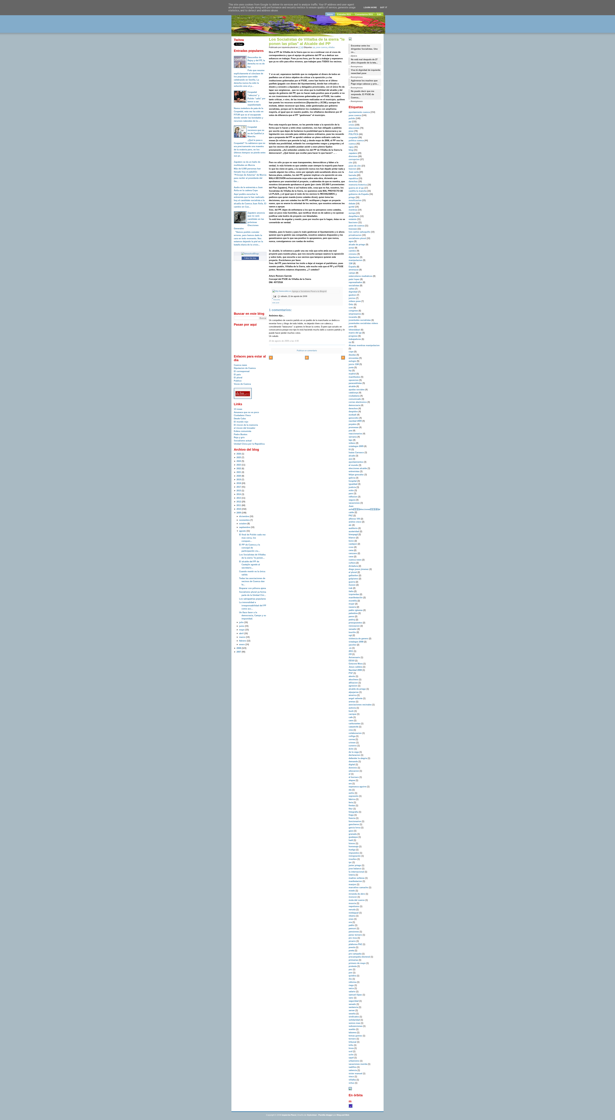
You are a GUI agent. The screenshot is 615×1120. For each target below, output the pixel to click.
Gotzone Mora (356, 663)
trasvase (353, 229)
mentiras (353, 210)
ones (351, 919)
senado (353, 1004)
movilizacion (355, 200)
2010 (239, 509)
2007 (239, 652)
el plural (353, 572)
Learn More (370, 7)
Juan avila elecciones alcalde (364, 509)
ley (350, 370)
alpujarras (354, 692)
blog (351, 150)
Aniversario (355, 657)
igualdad (353, 484)
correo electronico (358, 402)
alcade (352, 455)
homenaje (354, 846)
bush (351, 711)
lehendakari (355, 330)
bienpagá (353, 534)
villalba (331, 47)
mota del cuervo (357, 900)
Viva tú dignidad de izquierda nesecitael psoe (365, 71)
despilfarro (354, 216)
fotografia (354, 812)
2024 (239, 461)
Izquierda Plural (289, 1115)
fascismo (353, 222)
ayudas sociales (357, 389)
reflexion (353, 496)
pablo (352, 925)
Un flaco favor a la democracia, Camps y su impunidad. (252, 615)
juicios (352, 298)
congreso (354, 310)
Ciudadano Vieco (242, 415)
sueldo (352, 1029)
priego (352, 197)
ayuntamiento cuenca (359, 112)
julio (241, 622)
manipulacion (356, 260)
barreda (353, 175)
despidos (353, 411)
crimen (352, 742)
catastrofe (354, 727)
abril (241, 633)
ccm (351, 307)
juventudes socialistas (360, 320)
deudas (353, 355)
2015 (239, 490)
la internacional (357, 872)
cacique (353, 714)
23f (350, 654)
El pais (237, 374)
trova (351, 1048)
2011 (239, 505)
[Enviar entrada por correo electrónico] (274, 296)
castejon (353, 544)
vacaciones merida (358, 1064)
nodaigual (354, 913)
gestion (353, 295)
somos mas (355, 1023)
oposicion (354, 380)
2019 (239, 479)
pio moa (353, 938)
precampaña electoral (360, 957)
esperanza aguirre (358, 786)
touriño (353, 632)
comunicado (355, 399)
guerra (352, 582)
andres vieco (355, 522)
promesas (354, 427)
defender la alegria (358, 758)
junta (351, 367)
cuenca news (355, 560)
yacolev (353, 645)
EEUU (352, 660)
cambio (353, 251)
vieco (352, 1076)
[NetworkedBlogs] (250, 253)
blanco (352, 537)
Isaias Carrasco (357, 452)
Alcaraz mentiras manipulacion (364, 345)
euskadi (353, 415)
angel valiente (356, 698)
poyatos (353, 424)
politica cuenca (356, 140)
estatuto (353, 219)
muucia (353, 903)
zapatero (353, 153)
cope (351, 351)
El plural (238, 377)
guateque (353, 837)
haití (351, 840)
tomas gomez (356, 1036)
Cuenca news (240, 365)
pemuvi (353, 928)
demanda (353, 761)
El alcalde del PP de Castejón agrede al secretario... (249, 564)
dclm (351, 749)
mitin (351, 490)
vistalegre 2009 (356, 446)
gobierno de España (359, 194)
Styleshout (312, 1115)
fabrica (352, 799)
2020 (239, 476)
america (353, 695)
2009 (239, 512)
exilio (352, 793)
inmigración (355, 856)
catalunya (354, 392)
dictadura (354, 566)
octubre (243, 523)
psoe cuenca (321, 47)
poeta (352, 950)
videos (352, 443)
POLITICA (354, 134)
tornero (353, 1039)
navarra (353, 607)
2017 (239, 487)
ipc (350, 862)
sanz (351, 998)
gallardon (354, 575)
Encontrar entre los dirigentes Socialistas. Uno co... (364, 49)
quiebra (353, 975)
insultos (353, 859)
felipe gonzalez (356, 474)
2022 (239, 468)
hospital (353, 481)
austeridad (354, 531)
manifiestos (355, 377)
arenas (352, 701)
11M (351, 263)
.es (350, 648)
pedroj (352, 619)
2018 (239, 483)
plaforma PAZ (356, 944)
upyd (351, 1057)
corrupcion (354, 159)
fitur (351, 809)
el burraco (354, 777)
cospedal (353, 137)
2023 (239, 465)
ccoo (351, 547)
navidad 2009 (355, 421)
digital (352, 764)
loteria (352, 875)
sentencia (354, 1007)
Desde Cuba (240, 418)
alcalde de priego (357, 689)
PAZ (351, 515)
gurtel (352, 207)
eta (350, 790)
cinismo (353, 254)
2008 (239, 648)
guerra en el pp (356, 188)
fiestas (352, 805)
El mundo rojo (241, 422)
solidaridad (355, 1020)
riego (351, 985)
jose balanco (355, 868)
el (350, 774)
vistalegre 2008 (356, 642)
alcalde (352, 386)
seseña (352, 1013)
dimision (353, 156)
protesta (353, 966)
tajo (351, 440)
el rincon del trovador (244, 428)
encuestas (354, 358)
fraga (351, 815)
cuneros (353, 745)
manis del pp (355, 333)
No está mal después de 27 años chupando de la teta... (364, 61)
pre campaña (355, 954)
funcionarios (355, 821)
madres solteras (357, 878)
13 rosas (238, 409)
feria (351, 802)
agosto (242, 531)
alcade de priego (357, 244)
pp (314, 47)
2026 (239, 454)
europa (352, 213)
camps (352, 273)
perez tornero (356, 935)
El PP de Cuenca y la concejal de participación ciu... (249, 548)
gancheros (354, 824)
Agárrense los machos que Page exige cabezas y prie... (365, 82)
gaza (351, 831)
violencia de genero (359, 638)
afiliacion (353, 683)
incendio (353, 317)
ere (350, 783)
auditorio (353, 528)
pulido (352, 118)
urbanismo (354, 1061)
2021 (239, 472)
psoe (351, 131)
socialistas (354, 285)
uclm (351, 1054)
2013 (239, 498)
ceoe (351, 556)
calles (352, 289)
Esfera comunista (242, 431)
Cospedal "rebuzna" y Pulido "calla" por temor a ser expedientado (256, 98)
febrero (242, 641)
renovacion (354, 626)
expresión (354, 796)
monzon (353, 897)
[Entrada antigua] (343, 358)
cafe (351, 717)
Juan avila (354, 172)
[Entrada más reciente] (271, 358)
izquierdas (354, 594)
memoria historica (358, 184)
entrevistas (354, 471)
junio (241, 626)
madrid (352, 374)
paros (352, 616)
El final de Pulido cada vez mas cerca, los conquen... (252, 537)
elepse (352, 780)
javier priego (355, 865)
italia (351, 591)
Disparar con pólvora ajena (252, 588)
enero (242, 644)
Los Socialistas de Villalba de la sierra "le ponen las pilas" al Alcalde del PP (307, 41)
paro (351, 493)
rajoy (351, 147)
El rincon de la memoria (246, 425)
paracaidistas (355, 383)
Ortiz (351, 304)
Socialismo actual (243, 440)
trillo (351, 1045)
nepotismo (354, 906)
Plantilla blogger (325, 1115)
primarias (354, 960)
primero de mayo (357, 963)
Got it (383, 7)
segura (352, 500)
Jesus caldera (356, 667)
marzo (242, 637)
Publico (238, 381)
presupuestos (356, 622)
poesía (352, 947)
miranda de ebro (357, 894)
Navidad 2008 (355, 670)
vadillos (353, 1067)
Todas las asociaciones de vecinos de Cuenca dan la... (252, 581)
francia (352, 818)
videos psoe (355, 301)
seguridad (354, 1001)
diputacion (354, 257)
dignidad (353, 292)
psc (351, 969)
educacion (354, 771)
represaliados (356, 282)
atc (350, 525)
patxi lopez (354, 279)
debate (352, 203)
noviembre (244, 520)
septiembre (244, 527)
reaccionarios (356, 433)
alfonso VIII (355, 519)
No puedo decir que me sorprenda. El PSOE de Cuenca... (362, 94)
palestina (353, 613)
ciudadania (354, 396)
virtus (352, 1083)
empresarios (355, 314)
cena (351, 550)
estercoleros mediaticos (361, 276)
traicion (353, 169)
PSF (351, 673)
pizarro (352, 941)
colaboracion (355, 733)
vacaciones (354, 503)
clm (351, 162)
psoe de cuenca (357, 225)
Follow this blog (250, 258)
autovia (353, 708)
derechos (353, 408)
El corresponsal (242, 371)
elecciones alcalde (358, 468)
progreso (353, 336)
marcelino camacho (359, 887)
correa (352, 739)
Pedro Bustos (240, 434)
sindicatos (354, 1016)
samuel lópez (356, 995)
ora (351, 922)
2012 (239, 501)
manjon (353, 884)
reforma (353, 982)
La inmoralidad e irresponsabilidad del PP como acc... (252, 605)
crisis (352, 125)
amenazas (354, 269)
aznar (352, 248)
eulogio (353, 361)
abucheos (354, 679)
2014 (239, 494)
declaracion (355, 755)
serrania (353, 437)
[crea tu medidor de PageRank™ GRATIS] (350, 1089)
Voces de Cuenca (242, 384)
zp (350, 342)
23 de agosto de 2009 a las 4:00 (284, 341)
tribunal (353, 1042)
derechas (353, 181)
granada (353, 834)
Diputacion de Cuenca (245, 368)
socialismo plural (358, 238)
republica (354, 178)
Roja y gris (239, 437)
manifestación (356, 597)
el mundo (354, 465)
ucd (351, 1051)
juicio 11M (354, 364)
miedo (352, 890)
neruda (352, 909)
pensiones (354, 931)
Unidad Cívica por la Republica (249, 444)
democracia (355, 405)
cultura (352, 563)
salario (352, 991)
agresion (353, 686)
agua (351, 241)
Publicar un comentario (307, 350)
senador (353, 629)
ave (351, 459)
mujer (352, 604)
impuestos (354, 853)
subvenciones (356, 1026)
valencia (353, 1070)
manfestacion (356, 881)
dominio (353, 768)
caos (351, 720)
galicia (352, 478)
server (352, 1010)
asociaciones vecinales (360, 704)
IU (350, 449)
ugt (351, 635)
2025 (239, 457)
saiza (351, 988)
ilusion (352, 585)
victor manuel (356, 1073)
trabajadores (355, 339)
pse (351, 430)
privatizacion (355, 235)
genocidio (354, 418)
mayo (242, 630)
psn (351, 972)
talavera (353, 1032)
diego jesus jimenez (359, 569)
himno (352, 843)
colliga (352, 736)
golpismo (354, 578)
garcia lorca (355, 827)
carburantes (355, 723)
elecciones (354, 128)
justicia (353, 487)
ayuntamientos (356, 462)
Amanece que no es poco (246, 412)
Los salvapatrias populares (252, 599)
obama (352, 916)
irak (351, 588)
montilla (353, 601)
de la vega (354, 752)
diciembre (244, 516)
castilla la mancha (358, 191)
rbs (351, 979)
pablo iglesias (356, 610)
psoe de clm (355, 166)
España (353, 266)
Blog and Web (343, 1115)
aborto (352, 676)
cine (351, 730)
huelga (352, 849)
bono (351, 541)
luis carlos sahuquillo (360, 232)
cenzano (353, 553)
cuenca (352, 143)
